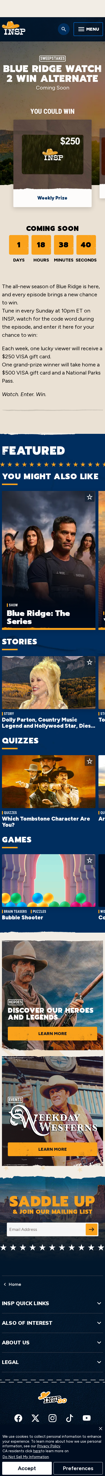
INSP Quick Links (25, 1303)
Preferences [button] (78, 1468)
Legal (10, 1362)
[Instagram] (52, 1418)
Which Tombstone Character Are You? (46, 821)
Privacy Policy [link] (48, 1446)
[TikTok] (70, 1418)
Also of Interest (27, 1323)
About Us (16, 1342)
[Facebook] (18, 1418)
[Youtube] (87, 1418)
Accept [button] (27, 1468)
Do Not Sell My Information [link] (25, 1457)
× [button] (100, 1428)
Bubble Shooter (22, 917)
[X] (35, 1418)
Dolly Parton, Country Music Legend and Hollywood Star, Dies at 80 (46, 726)
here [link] (37, 1451)
